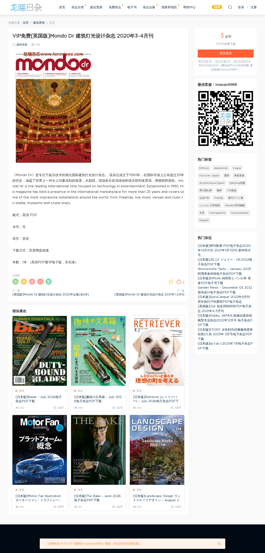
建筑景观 (22, 45)
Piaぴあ (218, 198)
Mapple (204, 220)
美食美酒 (239, 175)
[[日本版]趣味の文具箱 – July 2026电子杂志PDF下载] (98, 351)
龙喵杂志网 (25, 7)
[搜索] (230, 7)
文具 (201, 213)
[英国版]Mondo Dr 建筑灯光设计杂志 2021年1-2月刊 (149, 294)
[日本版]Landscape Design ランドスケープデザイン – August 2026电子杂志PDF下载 (157, 498)
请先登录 (225, 53)
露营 (226, 175)
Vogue (237, 168)
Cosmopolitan (240, 213)
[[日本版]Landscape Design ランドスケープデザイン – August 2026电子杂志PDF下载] (157, 450)
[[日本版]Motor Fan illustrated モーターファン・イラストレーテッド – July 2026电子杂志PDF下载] (39, 450)
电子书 (132, 7)
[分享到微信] (15, 281)
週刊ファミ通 (235, 198)
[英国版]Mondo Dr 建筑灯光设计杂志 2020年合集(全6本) (50, 294)
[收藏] (171, 281)
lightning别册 (237, 183)
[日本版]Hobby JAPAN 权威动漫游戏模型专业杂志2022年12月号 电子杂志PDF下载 (225, 320)
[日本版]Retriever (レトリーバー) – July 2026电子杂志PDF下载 (156, 399)
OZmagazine (217, 213)
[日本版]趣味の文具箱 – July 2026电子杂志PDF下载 (98, 399)
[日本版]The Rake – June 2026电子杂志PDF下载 (97, 498)
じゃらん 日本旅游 (209, 205)
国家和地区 (169, 7)
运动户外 (204, 198)
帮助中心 (189, 7)
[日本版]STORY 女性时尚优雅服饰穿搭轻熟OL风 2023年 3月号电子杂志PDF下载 (225, 334)
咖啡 (219, 190)
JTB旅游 (231, 190)
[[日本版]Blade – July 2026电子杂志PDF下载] (39, 351)
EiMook (204, 168)
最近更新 (96, 7)
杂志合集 (149, 7)
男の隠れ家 (205, 190)
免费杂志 (115, 7)
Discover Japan (209, 175)
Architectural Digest (212, 183)
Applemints (221, 168)
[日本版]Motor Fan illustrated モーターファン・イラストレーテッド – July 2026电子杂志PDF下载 (40, 498)
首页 (62, 7)
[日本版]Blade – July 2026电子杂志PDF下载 (39, 399)
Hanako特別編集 (235, 205)
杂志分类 (77, 7)
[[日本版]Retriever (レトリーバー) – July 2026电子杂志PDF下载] (157, 351)
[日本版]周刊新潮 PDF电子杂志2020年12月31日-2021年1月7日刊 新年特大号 (224, 250)
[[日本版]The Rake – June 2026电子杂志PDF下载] (98, 450)
